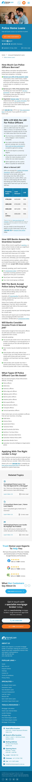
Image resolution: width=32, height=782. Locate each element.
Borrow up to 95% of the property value (15, 77)
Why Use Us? (5, 666)
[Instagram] (13, 779)
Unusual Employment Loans (16, 55)
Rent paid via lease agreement (15, 146)
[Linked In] (17, 779)
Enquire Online (6, 668)
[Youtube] (6, 779)
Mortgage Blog (6, 715)
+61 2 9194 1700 (14, 758)
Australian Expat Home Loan (10, 701)
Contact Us (5, 673)
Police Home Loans (9, 57)
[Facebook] (3, 779)
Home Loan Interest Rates (9, 711)
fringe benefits (13, 296)
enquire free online (19, 230)
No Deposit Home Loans (9, 685)
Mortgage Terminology (8, 722)
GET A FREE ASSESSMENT (11, 36)
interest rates (15, 99)
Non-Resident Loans (8, 690)
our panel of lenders (20, 101)
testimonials (15, 591)
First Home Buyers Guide (9, 717)
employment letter (10, 271)
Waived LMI (5, 696)
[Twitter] (10, 779)
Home (3, 55)
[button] (28, 2)
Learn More (7, 494)
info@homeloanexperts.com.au (15, 764)
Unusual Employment (8, 692)
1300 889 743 (8, 110)
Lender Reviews (6, 713)
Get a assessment (16, 626)
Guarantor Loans (7, 687)
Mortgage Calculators (8, 708)
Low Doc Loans (6, 694)
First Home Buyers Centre (9, 720)
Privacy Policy (6, 678)
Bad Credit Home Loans (9, 699)
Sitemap (4, 671)
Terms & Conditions (8, 675)
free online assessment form (10, 465)
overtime (24, 245)
